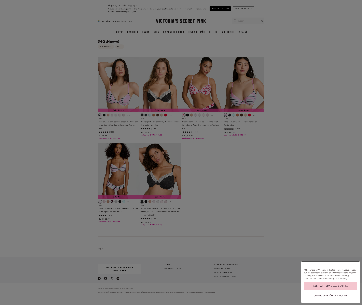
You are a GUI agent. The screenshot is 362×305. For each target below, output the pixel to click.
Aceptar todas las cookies (330, 286)
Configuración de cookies (331, 295)
